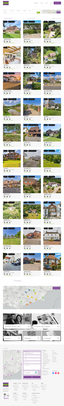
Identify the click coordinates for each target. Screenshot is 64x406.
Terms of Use (54, 356)
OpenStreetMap (56, 308)
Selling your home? (45, 355)
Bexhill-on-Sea (25, 383)
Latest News (54, 352)
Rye (32, 383)
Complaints (54, 359)
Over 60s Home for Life (46, 361)
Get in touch (57, 3)
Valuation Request (45, 356)
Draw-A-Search (56, 288)
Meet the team (54, 361)
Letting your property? (46, 368)
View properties (45, 353)
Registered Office (5, 391)
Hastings (15, 383)
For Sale (43, 352)
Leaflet (52, 308)
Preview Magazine (55, 353)
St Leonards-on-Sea (36, 393)
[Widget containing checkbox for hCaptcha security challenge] (31, 372)
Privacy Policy (54, 358)
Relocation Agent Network (47, 359)
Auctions (44, 365)
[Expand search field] (50, 3)
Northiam (15, 393)
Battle (42, 383)
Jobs (53, 355)
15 (9, 18)
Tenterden (24, 393)
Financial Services (45, 358)
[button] (43, 298)
